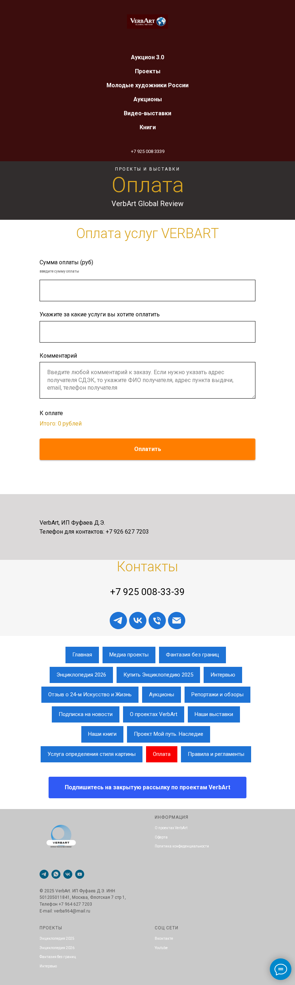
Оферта (161, 837)
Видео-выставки (147, 113)
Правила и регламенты (216, 754)
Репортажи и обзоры (217, 694)
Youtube (161, 948)
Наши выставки (214, 714)
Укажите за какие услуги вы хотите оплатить (100, 314)
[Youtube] (79, 874)
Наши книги (102, 734)
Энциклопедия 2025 (57, 938)
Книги (148, 127)
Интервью (222, 675)
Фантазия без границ (192, 654)
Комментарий (58, 355)
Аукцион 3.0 (147, 57)
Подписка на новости (86, 714)
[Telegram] (44, 874)
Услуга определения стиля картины (91, 754)
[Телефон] (157, 620)
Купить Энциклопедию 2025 (158, 675)
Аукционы (147, 99)
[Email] (176, 620)
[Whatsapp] (55, 874)
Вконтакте (164, 938)
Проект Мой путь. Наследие (168, 734)
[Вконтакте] (137, 620)
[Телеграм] (118, 620)
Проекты (147, 71)
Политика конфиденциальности (182, 846)
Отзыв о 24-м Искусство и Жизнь (90, 694)
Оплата (162, 754)
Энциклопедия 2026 (81, 675)
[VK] (67, 874)
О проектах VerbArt (153, 714)
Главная (82, 654)
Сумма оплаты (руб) (66, 262)
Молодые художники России (147, 85)
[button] (147, 787)
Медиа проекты (129, 654)
